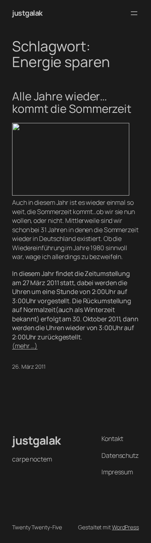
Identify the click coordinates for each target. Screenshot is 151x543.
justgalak (27, 13)
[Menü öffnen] (134, 13)
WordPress (125, 527)
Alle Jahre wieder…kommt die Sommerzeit (71, 102)
